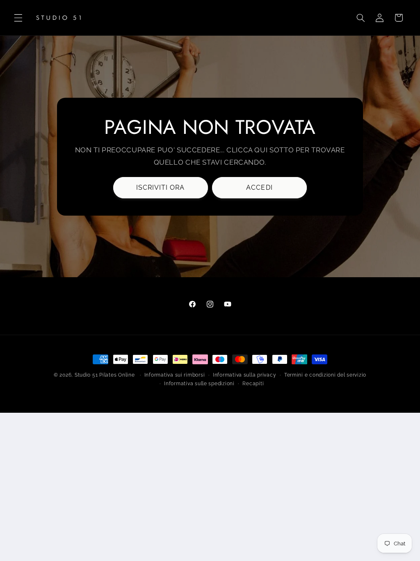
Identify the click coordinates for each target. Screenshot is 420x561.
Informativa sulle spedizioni (199, 383)
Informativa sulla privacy (244, 375)
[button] (18, 17)
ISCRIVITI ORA (160, 187)
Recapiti (253, 383)
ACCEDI (260, 187)
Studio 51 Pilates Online (105, 375)
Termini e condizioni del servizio (325, 375)
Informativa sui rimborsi (174, 375)
